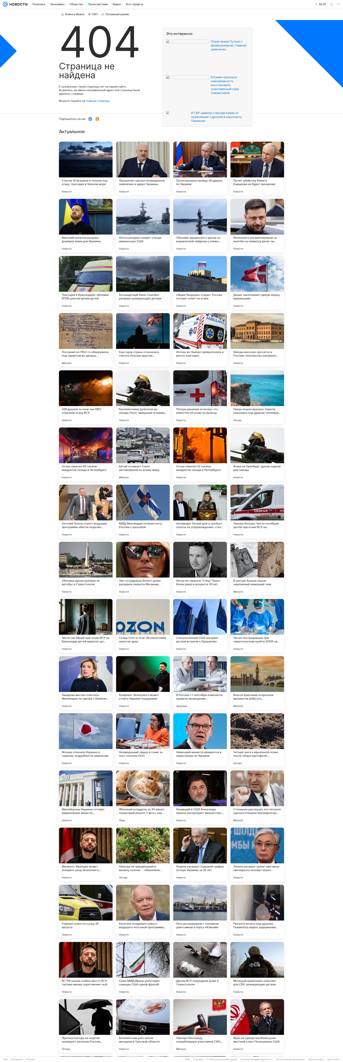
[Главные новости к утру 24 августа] (86, 911)
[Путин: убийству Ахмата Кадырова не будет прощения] (257, 168)
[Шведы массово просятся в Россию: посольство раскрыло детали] (257, 340)
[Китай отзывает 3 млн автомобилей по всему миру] (143, 454)
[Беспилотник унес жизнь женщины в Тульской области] (143, 1026)
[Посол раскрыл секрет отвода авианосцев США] (143, 225)
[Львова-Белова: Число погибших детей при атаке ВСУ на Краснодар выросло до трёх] (257, 511)
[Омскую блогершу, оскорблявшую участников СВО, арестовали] (200, 1026)
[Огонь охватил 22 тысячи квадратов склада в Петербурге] (200, 454)
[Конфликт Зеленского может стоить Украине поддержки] (143, 683)
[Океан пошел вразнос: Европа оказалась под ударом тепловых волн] (257, 397)
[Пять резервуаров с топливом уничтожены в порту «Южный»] (200, 911)
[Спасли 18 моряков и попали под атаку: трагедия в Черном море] (86, 168)
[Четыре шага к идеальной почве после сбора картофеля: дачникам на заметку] (257, 740)
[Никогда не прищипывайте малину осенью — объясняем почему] (143, 854)
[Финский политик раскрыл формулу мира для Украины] (86, 225)
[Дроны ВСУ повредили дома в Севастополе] (200, 969)
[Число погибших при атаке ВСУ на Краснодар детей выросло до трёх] (86, 626)
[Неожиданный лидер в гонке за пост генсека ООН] (143, 740)
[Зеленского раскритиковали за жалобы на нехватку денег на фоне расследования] (257, 225)
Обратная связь (316, 1059)
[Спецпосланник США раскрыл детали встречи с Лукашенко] (200, 626)
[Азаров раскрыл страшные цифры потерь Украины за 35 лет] (200, 854)
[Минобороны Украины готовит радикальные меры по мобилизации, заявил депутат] (86, 797)
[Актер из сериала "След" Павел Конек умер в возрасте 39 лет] (200, 568)
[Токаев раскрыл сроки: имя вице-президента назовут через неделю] (257, 854)
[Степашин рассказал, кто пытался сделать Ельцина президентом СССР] (257, 797)
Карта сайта (333, 1059)
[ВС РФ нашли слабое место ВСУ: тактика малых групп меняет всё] (86, 969)
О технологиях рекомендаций (222, 1059)
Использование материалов (290, 1059)
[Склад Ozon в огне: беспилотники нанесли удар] (143, 626)
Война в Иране (74, 14)
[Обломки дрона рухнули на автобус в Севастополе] (86, 568)
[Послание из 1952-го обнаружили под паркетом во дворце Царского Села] (86, 340)
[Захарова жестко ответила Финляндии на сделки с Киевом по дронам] (86, 683)
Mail (6, 1059)
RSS (187, 1059)
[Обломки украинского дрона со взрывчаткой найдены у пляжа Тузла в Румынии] (200, 225)
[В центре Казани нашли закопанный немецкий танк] (257, 568)
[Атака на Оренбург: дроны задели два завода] (257, 454)
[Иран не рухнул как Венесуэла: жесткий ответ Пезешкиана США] (257, 1026)
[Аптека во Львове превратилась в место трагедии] (200, 340)
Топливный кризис (117, 14)
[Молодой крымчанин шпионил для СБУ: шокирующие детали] (257, 969)
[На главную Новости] (18, 4)
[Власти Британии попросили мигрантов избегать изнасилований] (257, 683)
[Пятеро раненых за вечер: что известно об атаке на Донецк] (200, 397)
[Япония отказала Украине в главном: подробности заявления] (86, 740)
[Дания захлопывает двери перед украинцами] (257, 283)
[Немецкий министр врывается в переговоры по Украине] (200, 740)
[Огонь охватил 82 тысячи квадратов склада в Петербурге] (86, 454)
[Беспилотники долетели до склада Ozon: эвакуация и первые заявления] (143, 397)
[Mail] (5, 4)
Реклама (30, 1059)
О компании (17, 1059)
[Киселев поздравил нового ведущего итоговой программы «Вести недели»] (143, 911)
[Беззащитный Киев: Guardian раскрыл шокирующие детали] (143, 283)
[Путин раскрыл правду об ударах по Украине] (200, 168)
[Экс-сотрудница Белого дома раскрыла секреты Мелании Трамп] (143, 568)
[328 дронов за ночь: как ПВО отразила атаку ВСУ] (86, 397)
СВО (95, 14)
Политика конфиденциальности (256, 1059)
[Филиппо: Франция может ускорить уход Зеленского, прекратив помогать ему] (86, 854)
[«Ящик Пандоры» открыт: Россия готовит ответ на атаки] (200, 283)
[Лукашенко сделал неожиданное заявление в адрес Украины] (143, 168)
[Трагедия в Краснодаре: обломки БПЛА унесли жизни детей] (86, 283)
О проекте (198, 1059)
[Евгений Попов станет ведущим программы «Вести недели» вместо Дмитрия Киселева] (86, 511)
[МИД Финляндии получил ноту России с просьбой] (143, 511)
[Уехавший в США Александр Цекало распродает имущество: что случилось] (200, 797)
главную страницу (97, 101)
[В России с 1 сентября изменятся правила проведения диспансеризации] (200, 683)
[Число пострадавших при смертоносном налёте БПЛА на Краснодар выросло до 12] (257, 626)
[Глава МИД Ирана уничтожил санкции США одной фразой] (143, 969)
